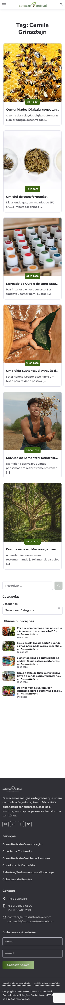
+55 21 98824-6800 (20, 905)
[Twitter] (29, 824)
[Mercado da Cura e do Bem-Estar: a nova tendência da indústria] (32, 246)
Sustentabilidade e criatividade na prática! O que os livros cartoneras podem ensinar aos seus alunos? (38, 659)
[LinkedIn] (13, 824)
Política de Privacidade (16, 983)
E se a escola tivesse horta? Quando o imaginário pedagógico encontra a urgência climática (39, 644)
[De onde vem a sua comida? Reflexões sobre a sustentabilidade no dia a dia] (8, 691)
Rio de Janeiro (17, 898)
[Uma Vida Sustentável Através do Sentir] (32, 333)
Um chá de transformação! (27, 197)
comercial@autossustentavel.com (31, 921)
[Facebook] (21, 824)
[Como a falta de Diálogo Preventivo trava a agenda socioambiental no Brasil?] (8, 676)
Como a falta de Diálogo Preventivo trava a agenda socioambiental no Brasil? (38, 674)
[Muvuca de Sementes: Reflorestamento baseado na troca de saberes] (32, 421)
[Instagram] (5, 824)
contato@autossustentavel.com (29, 917)
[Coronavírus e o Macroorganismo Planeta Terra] (32, 512)
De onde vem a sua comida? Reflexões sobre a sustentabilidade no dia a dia (38, 689)
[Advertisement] (32, 736)
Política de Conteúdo (47, 983)
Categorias (10, 603)
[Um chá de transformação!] (32, 159)
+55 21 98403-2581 (19, 910)
